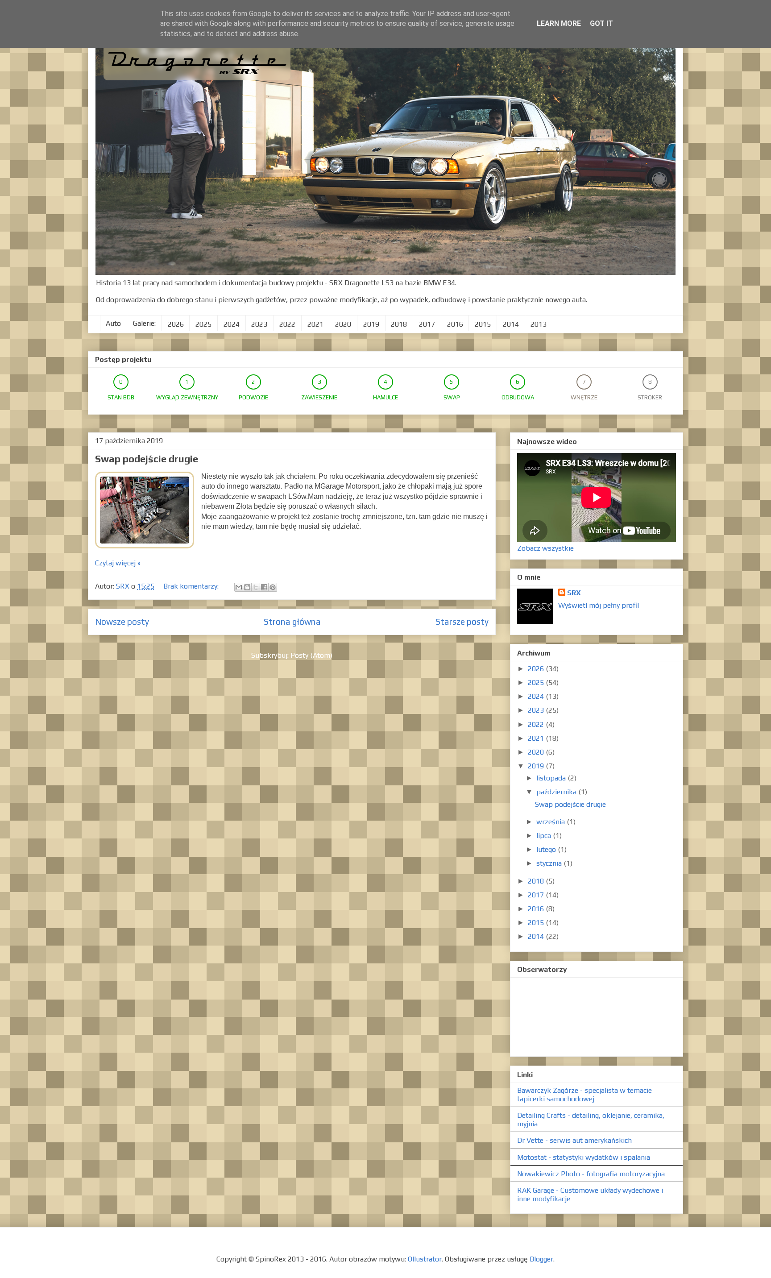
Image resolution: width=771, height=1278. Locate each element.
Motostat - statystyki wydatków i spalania (583, 1157)
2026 (176, 324)
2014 (511, 324)
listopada (552, 778)
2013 (539, 324)
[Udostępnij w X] (255, 587)
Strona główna (292, 622)
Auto (113, 323)
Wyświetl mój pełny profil (598, 605)
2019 (371, 324)
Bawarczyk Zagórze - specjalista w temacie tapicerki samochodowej (584, 1094)
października (557, 792)
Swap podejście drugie (146, 459)
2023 (259, 324)
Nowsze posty (122, 622)
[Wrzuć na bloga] (247, 587)
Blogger (541, 1259)
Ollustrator (425, 1259)
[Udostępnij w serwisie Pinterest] (272, 587)
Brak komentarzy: (191, 586)
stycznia (550, 863)
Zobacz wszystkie (545, 548)
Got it (601, 23)
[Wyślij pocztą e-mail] (238, 587)
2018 (399, 324)
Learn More (559, 23)
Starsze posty (462, 622)
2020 (343, 324)
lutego (547, 849)
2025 (203, 324)
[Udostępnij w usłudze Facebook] (264, 587)
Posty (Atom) (311, 655)
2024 (232, 324)
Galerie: (144, 323)
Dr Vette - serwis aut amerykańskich (574, 1140)
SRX (574, 593)
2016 (455, 324)
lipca (544, 835)
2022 (287, 324)
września (551, 821)
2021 (315, 324)
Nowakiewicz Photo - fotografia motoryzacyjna (591, 1174)
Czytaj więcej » (118, 563)
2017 (427, 324)
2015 (483, 324)
